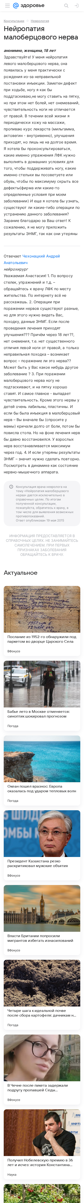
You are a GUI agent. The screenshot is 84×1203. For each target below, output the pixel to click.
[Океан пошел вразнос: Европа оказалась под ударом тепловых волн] (42, 770)
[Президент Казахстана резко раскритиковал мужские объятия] (42, 845)
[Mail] (16, 5)
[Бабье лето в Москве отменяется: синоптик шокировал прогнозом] (42, 696)
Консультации (14, 21)
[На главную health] (32, 5)
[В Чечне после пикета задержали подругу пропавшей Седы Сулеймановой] (42, 1070)
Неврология (40, 21)
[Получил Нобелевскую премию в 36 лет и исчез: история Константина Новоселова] (42, 1144)
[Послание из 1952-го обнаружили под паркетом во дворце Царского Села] (42, 621)
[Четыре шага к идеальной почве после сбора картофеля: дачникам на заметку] (42, 995)
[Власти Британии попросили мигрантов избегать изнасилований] (42, 920)
